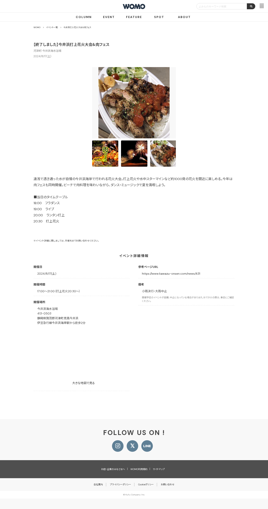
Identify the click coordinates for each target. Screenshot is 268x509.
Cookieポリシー (146, 484)
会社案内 (98, 484)
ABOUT (184, 17)
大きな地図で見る (83, 383)
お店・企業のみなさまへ (113, 469)
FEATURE (134, 17)
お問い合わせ (167, 484)
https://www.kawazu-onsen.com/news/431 (171, 273)
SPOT (159, 17)
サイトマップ (159, 469)
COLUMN (84, 17)
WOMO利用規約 (138, 469)
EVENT (109, 17)
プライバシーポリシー (120, 484)
